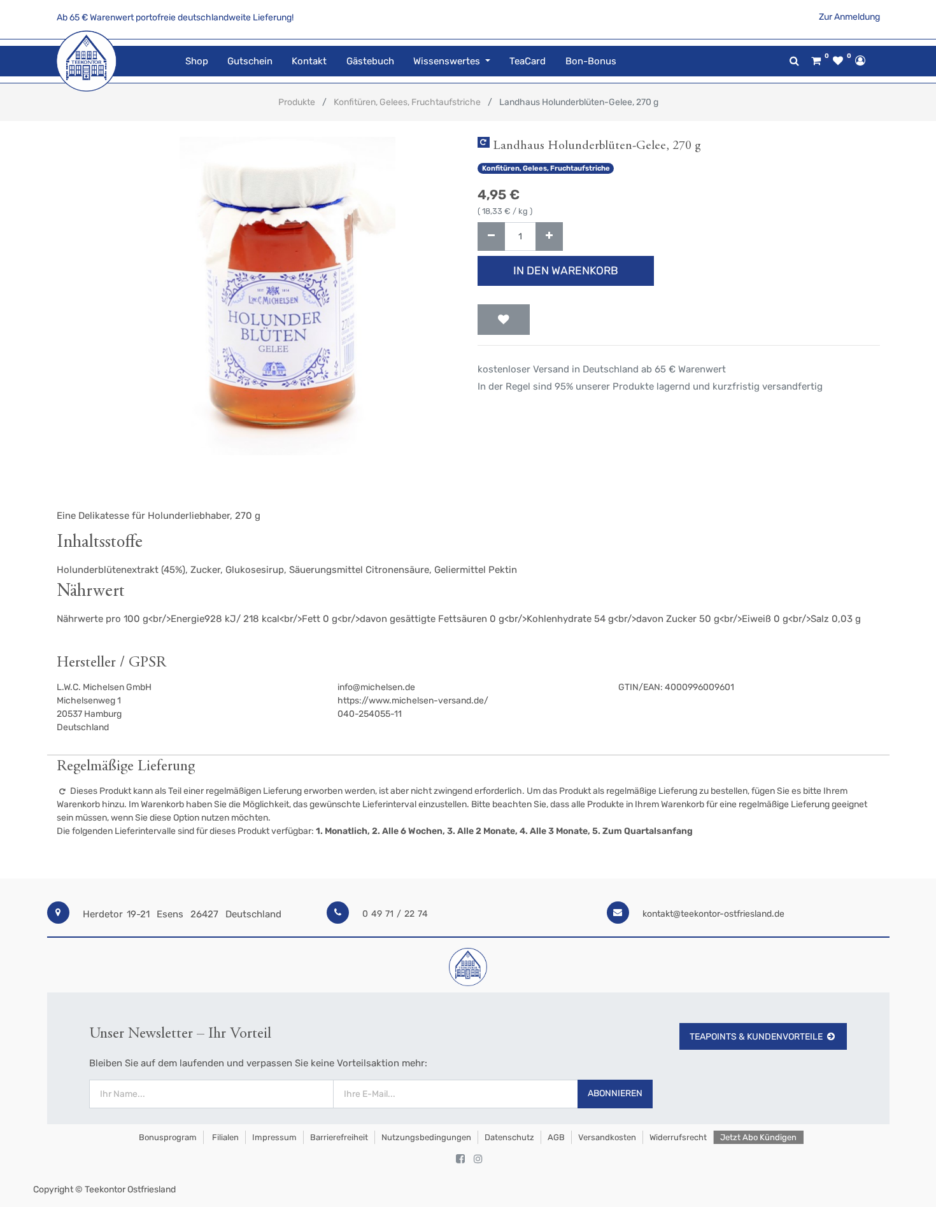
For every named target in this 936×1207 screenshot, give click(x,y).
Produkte (296, 102)
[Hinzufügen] (549, 236)
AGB (556, 1137)
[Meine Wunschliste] (838, 61)
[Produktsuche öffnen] (794, 61)
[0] (816, 61)
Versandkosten (607, 1137)
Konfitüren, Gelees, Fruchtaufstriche (407, 102)
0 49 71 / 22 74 (395, 913)
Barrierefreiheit (339, 1137)
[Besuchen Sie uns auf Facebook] (460, 1159)
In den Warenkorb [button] (565, 270)
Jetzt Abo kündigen (758, 1137)
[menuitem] (196, 61)
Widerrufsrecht (678, 1137)
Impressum (274, 1137)
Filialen (224, 1137)
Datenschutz (509, 1137)
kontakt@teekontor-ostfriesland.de (713, 913)
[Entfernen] (491, 236)
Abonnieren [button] (615, 1093)
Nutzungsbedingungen (426, 1137)
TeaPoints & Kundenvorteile (756, 1036)
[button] (504, 319)
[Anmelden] (860, 60)
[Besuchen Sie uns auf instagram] (478, 1159)
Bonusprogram (167, 1137)
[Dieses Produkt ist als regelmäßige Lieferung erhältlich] (484, 142)
